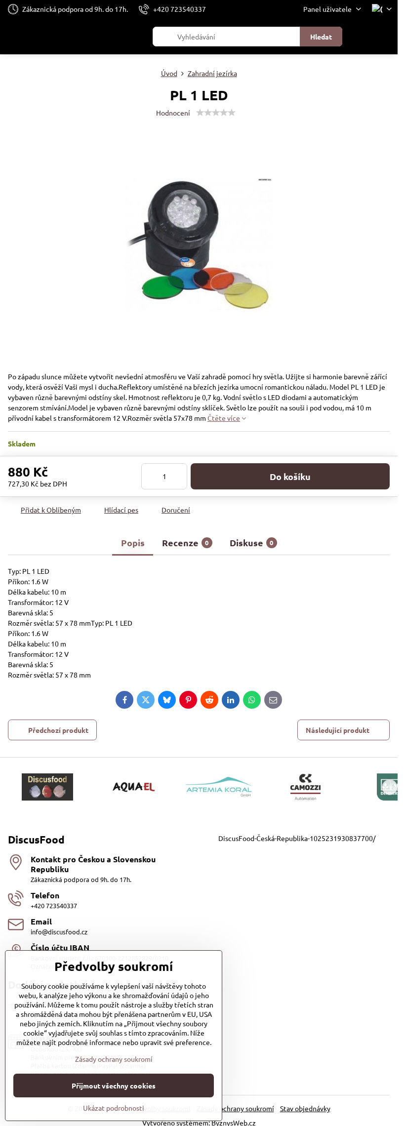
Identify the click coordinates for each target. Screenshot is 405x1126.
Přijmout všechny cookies (114, 1085)
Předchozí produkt (58, 729)
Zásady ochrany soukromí (235, 1108)
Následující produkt (337, 729)
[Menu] (386, 36)
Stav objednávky (305, 1108)
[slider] (216, 113)
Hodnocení (173, 112)
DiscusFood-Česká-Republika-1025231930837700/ (296, 838)
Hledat (321, 36)
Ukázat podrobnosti (113, 1107)
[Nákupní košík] (362, 36)
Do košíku (290, 476)
